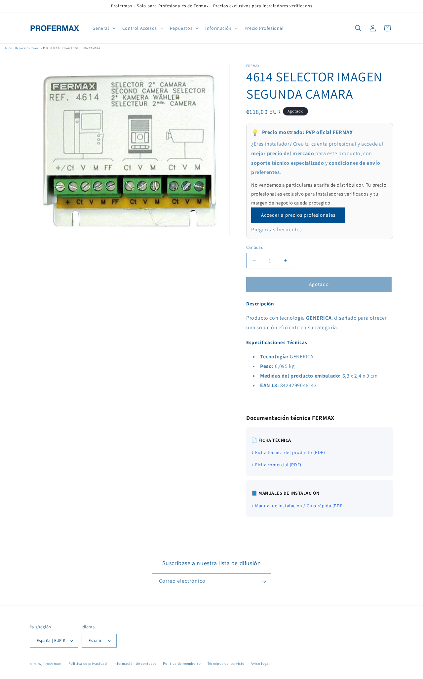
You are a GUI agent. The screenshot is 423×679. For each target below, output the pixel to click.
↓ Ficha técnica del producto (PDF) (288, 452)
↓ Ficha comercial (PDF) (276, 465)
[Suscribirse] (263, 581)
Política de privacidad (87, 663)
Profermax (52, 663)
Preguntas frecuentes (276, 229)
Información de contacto (134, 663)
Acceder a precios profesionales (298, 215)
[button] (103, 28)
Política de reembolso (182, 663)
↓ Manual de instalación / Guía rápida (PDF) (297, 506)
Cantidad (254, 247)
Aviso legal (260, 663)
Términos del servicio (226, 663)
